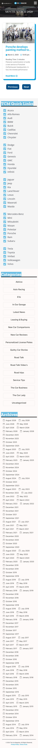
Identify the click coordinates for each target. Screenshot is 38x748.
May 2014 (23, 728)
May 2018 (23, 612)
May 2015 (23, 699)
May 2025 (24, 453)
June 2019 (10, 583)
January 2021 (28, 533)
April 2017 (10, 645)
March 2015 (24, 703)
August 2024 (11, 478)
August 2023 (11, 489)
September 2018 (12, 605)
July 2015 (25, 695)
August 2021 (11, 522)
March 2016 (24, 674)
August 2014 (11, 724)
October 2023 (11, 482)
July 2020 (26, 551)
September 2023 (12, 485)
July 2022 (28, 493)
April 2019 (10, 587)
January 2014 (28, 735)
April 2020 (10, 558)
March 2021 (24, 529)
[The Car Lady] (19, 395)
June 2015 (10, 699)
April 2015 (10, 703)
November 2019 (12, 569)
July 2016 (25, 666)
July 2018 (25, 609)
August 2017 (11, 638)
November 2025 (12, 438)
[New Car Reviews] (19, 335)
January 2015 (28, 706)
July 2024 (26, 478)
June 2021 (10, 525)
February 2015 (11, 706)
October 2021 (11, 514)
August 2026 (11, 420)
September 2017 (12, 634)
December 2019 (12, 565)
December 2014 (12, 710)
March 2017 (23, 645)
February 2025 (11, 460)
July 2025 (26, 449)
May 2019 (23, 583)
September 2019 (12, 576)
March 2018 (24, 616)
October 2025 (11, 442)
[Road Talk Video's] (19, 365)
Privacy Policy (15, 744)
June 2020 (10, 554)
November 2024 (12, 467)
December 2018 (12, 594)
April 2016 (10, 674)
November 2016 (12, 656)
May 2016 (23, 670)
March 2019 (24, 587)
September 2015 (12, 692)
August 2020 (11, 551)
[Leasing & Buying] (19, 320)
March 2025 (24, 457)
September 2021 (12, 518)
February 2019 (11, 590)
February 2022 (11, 504)
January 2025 (28, 460)
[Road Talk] (19, 357)
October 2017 (11, 630)
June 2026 (10, 424)
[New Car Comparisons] (19, 327)
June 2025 (10, 453)
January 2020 (28, 561)
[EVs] (19, 297)
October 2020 (11, 543)
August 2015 (11, 695)
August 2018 (11, 609)
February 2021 (11, 533)
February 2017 (11, 648)
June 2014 (10, 728)
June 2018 (10, 612)
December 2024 (12, 464)
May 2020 (24, 554)
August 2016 (11, 666)
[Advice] (19, 282)
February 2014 (11, 735)
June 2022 (10, 496)
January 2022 (28, 504)
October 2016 (11, 659)
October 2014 (11, 717)
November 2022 (12, 493)
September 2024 (12, 475)
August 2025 (11, 449)
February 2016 (11, 677)
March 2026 (24, 428)
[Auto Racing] (19, 289)
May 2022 (24, 496)
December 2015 (12, 681)
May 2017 (23, 641)
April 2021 (10, 529)
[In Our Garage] (19, 305)
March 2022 (24, 500)
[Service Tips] (19, 380)
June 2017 (10, 641)
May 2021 (23, 525)
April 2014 (10, 732)
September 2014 (12, 721)
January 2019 (28, 590)
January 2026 (28, 431)
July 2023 (26, 489)
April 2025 (10, 457)
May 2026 (24, 424)
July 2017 (25, 638)
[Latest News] (19, 312)
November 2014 (12, 714)
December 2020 (12, 536)
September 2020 (12, 547)
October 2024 (11, 471)
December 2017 (12, 623)
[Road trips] (19, 373)
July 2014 (25, 724)
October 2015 (11, 688)
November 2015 (12, 685)
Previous (13, 86)
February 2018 (11, 619)
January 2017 (27, 648)
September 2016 (12, 663)
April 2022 (10, 500)
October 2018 (11, 601)
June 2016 (10, 670)
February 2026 (11, 431)
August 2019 (11, 580)
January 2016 (28, 677)
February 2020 (11, 561)
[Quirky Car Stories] (19, 350)
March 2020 (24, 558)
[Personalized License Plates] (19, 342)
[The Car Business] (19, 388)
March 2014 (24, 732)
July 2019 (25, 580)
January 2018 (28, 619)
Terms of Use (23, 744)
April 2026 (10, 428)
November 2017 (12, 627)
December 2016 (12, 652)
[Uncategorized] (19, 403)
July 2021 (25, 522)
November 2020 (12, 540)
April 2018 (10, 616)
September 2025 (12, 446)
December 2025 (12, 435)
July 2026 (26, 420)
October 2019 (11, 572)
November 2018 (12, 598)
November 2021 (12, 511)
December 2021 (12, 507)
